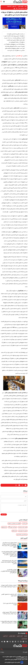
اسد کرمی (5, 636)
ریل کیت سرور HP (13, 527)
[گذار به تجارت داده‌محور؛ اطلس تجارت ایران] (22, 597)
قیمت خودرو (19, 636)
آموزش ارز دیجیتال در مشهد (14, 523)
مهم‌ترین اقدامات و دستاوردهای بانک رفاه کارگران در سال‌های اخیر (9, 571)
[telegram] (26, 485)
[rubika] (18, 641)
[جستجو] (2, 649)
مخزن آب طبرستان (23, 531)
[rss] (26, 641)
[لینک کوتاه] (16, 8)
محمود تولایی (12, 636)
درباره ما (2, 652)
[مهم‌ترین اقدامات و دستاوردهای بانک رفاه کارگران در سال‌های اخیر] (22, 573)
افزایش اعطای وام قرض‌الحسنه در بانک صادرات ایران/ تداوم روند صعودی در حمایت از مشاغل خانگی (9, 554)
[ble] (20, 641)
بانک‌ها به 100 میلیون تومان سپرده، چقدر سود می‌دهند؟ (9, 613)
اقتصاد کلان (20, 6)
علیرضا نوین (24, 638)
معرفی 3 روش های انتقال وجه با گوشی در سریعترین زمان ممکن (9, 622)
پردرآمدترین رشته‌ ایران (22, 534)
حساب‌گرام (14, 531)
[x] (10, 641)
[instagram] (4, 641)
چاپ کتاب (25, 523)
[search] (1, 1)
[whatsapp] (16, 485)
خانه (26, 6)
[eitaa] (23, 641)
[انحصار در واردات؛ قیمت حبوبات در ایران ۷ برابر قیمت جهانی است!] (22, 588)
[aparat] (12, 641)
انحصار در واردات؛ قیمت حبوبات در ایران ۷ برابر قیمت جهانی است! (9, 586)
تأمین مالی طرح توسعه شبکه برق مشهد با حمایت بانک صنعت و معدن (9, 562)
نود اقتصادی (19, 56)
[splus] (15, 641)
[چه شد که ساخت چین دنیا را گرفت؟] (22, 606)
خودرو (25, 636)
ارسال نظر (4, 514)
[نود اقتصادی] (18, 1)
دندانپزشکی (4, 527)
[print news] (14, 8)
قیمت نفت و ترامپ (23, 527)
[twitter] (22, 485)
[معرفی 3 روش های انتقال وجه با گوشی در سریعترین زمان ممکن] (22, 624)
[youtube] (7, 641)
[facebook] (19, 485)
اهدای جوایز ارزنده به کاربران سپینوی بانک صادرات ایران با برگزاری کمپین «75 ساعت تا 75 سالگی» (9, 545)
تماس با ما (25, 652)
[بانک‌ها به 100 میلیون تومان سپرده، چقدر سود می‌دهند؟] (22, 615)
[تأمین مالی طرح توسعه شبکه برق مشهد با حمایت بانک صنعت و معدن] (22, 564)
